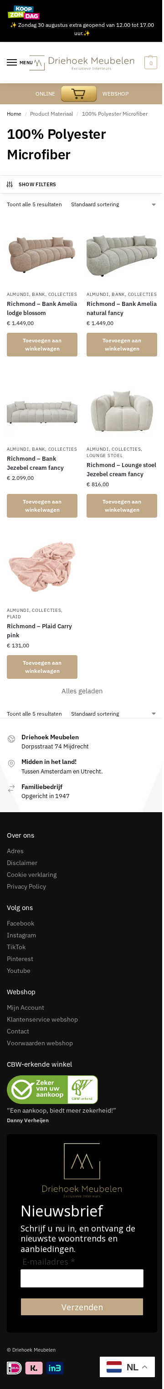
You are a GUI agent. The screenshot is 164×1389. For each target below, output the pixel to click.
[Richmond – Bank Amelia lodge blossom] (42, 250)
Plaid (14, 617)
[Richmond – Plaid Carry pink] (42, 566)
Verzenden (82, 1307)
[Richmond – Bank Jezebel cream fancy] (42, 405)
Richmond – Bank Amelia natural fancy (122, 308)
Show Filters (37, 184)
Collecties (62, 294)
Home (14, 113)
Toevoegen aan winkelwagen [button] (42, 344)
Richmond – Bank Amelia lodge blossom (42, 308)
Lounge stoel (105, 455)
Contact (18, 1031)
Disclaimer (22, 863)
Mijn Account (25, 1007)
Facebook (20, 923)
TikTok (16, 947)
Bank (38, 294)
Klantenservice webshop (42, 1019)
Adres (15, 851)
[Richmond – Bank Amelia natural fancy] (122, 250)
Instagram (21, 935)
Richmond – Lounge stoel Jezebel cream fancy (121, 469)
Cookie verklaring (31, 874)
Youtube (19, 971)
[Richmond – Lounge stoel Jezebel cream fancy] (122, 405)
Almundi (18, 294)
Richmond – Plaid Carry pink (39, 630)
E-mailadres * (48, 1262)
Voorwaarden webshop (40, 1043)
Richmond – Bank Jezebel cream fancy (35, 463)
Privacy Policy (26, 886)
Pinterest (20, 959)
